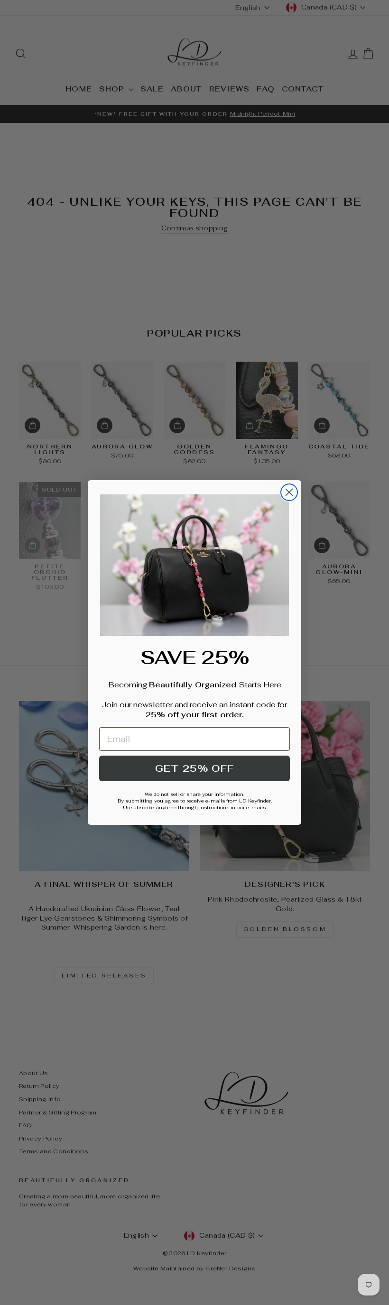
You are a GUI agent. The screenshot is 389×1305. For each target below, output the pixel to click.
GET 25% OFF (194, 768)
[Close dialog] (289, 492)
